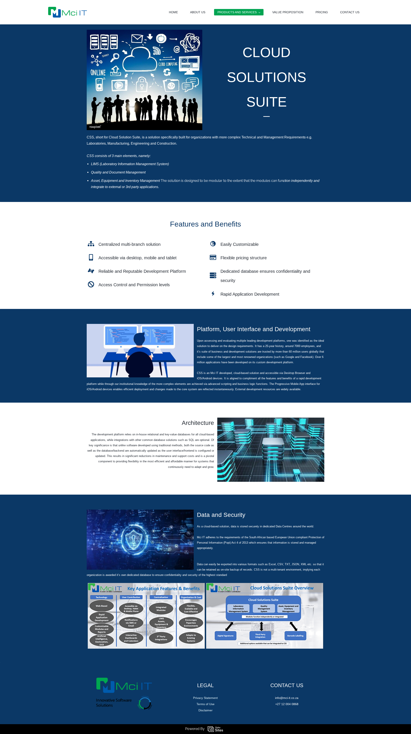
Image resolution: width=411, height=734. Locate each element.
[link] (140, 327)
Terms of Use (205, 704)
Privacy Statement (205, 698)
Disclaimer (205, 710)
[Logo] (67, 12)
